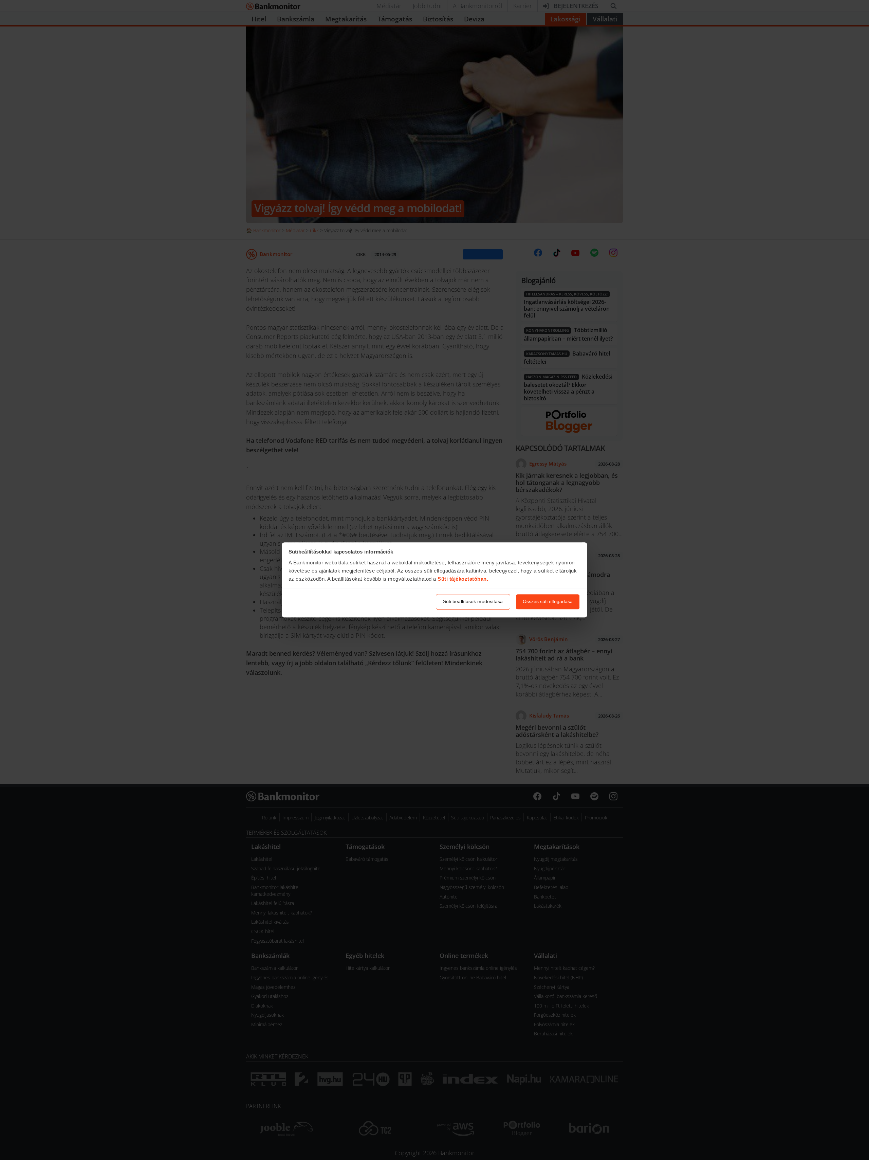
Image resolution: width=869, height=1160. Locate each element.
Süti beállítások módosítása (473, 601)
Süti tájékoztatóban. (463, 579)
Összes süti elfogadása (548, 601)
